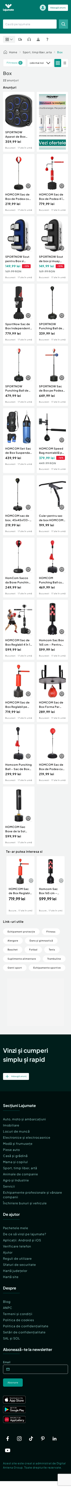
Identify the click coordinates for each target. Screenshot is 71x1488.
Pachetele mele (15, 1228)
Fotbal (33, 949)
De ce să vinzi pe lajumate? (24, 1234)
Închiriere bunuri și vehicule (25, 1203)
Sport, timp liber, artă (20, 1168)
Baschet (13, 949)
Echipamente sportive (47, 967)
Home (13, 52)
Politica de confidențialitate (25, 1326)
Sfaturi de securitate (19, 1265)
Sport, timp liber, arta (37, 52)
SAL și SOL (11, 1338)
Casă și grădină (15, 1156)
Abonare (13, 1382)
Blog (7, 1302)
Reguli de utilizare (17, 1258)
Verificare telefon (17, 1246)
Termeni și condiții (17, 1314)
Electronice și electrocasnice (26, 1137)
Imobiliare (11, 1125)
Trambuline (54, 958)
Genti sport (15, 967)
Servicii (9, 1186)
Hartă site (11, 1277)
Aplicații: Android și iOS (22, 1240)
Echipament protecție (21, 931)
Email (6, 1362)
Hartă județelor (15, 1271)
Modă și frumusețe (18, 1144)
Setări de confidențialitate (24, 1332)
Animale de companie (20, 1174)
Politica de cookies (18, 1320)
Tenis (52, 949)
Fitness (50, 931)
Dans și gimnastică (41, 940)
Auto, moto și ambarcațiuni (24, 1119)
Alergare (13, 940)
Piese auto (11, 1150)
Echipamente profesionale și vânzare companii (32, 1194)
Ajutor (7, 1252)
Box (60, 52)
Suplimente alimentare (22, 958)
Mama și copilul (15, 1162)
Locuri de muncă (16, 1131)
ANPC (7, 1308)
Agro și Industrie (16, 1180)
